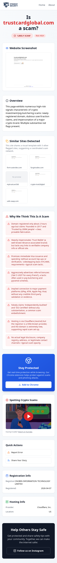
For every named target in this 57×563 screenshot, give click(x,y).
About (51, 4)
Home (42, 4)
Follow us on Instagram (30, 550)
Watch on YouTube (25, 432)
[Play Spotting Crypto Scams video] (28, 416)
